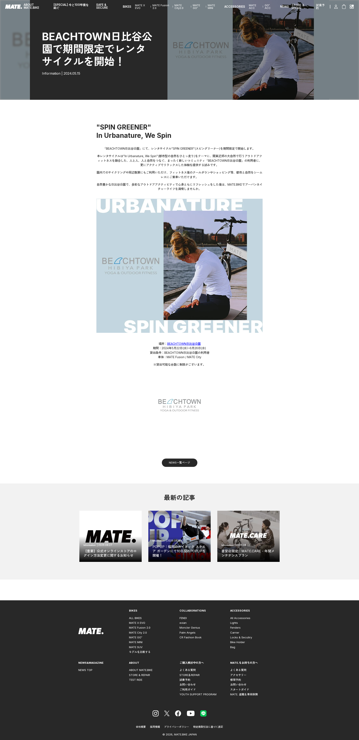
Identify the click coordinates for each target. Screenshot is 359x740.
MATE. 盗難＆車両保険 (244, 694)
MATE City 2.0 (138, 632)
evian (183, 622)
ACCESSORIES (234, 6)
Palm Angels (187, 632)
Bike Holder (237, 642)
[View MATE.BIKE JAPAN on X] (167, 714)
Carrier (234, 632)
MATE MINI (211, 6)
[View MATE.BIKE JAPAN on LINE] (203, 714)
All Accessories (240, 618)
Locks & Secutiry (241, 637)
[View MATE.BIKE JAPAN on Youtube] (191, 714)
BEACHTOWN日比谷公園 (184, 343)
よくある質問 (188, 670)
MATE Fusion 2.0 (160, 6)
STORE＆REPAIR (190, 675)
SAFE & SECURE (102, 6)
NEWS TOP (85, 670)
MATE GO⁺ (196, 6)
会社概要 (141, 726)
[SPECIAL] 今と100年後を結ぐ (71, 6)
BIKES (127, 6)
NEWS (284, 6)
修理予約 (235, 679)
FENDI (183, 618)
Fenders (235, 627)
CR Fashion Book (191, 637)
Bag (232, 647)
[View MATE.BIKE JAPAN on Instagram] (155, 714)
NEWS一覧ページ (179, 462)
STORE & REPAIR (298, 7)
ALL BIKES (135, 618)
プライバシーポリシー (176, 726)
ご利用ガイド (188, 689)
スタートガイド (239, 689)
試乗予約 (320, 7)
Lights (234, 622)
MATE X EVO (140, 6)
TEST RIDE (135, 679)
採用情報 (155, 726)
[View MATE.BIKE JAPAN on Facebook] (178, 714)
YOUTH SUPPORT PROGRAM (198, 694)
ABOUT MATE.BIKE (31, 6)
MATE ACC (252, 6)
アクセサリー (238, 675)
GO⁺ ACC (268, 6)
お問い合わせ (188, 684)
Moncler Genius (190, 627)
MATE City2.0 (179, 6)
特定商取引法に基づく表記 (208, 726)
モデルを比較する (140, 652)
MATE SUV (136, 647)
